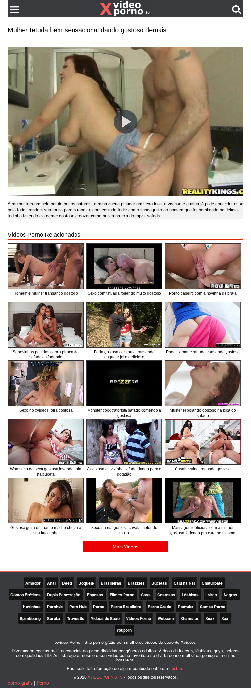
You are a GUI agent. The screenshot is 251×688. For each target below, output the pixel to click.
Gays (146, 595)
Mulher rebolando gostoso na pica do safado (203, 413)
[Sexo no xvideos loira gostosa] (45, 383)
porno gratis (20, 682)
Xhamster (189, 618)
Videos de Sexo (105, 618)
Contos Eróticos (25, 595)
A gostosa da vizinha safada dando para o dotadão (124, 472)
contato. (177, 668)
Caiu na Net (184, 583)
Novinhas (32, 606)
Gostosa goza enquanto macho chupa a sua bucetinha (45, 530)
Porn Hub (78, 606)
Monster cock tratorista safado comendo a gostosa (124, 413)
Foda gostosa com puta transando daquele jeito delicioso (124, 354)
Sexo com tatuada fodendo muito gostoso (124, 293)
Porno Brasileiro (126, 606)
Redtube (185, 606)
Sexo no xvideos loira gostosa (46, 410)
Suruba (53, 618)
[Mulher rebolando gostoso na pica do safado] (202, 383)
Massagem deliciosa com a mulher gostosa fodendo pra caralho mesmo (202, 530)
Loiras (211, 595)
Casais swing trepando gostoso (203, 469)
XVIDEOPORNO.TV (105, 676)
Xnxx (210, 618)
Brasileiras (111, 583)
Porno (98, 606)
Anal (51, 583)
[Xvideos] (125, 8)
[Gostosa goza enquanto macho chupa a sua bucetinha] (45, 500)
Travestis (75, 618)
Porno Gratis (159, 606)
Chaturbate (212, 583)
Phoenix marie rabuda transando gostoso (203, 352)
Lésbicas (190, 595)
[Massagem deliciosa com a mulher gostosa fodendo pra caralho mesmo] (202, 500)
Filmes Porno (122, 595)
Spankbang (30, 618)
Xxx (224, 618)
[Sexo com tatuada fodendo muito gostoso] (124, 266)
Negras (230, 595)
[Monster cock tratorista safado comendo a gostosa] (124, 383)
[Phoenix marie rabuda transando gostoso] (202, 324)
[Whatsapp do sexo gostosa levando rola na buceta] (45, 441)
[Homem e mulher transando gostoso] (45, 266)
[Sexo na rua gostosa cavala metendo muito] (124, 500)
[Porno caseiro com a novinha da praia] (202, 266)
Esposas (95, 595)
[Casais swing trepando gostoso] (202, 441)
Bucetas (159, 583)
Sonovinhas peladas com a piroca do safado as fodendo (46, 354)
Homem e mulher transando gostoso (45, 293)
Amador (33, 583)
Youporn (124, 630)
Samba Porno (212, 606)
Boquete (86, 583)
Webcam (166, 618)
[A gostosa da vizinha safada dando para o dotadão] (124, 441)
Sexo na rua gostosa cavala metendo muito (124, 530)
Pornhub (55, 606)
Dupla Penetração (63, 595)
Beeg (67, 583)
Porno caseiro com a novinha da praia (203, 293)
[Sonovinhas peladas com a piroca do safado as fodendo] (45, 324)
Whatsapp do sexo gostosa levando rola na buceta (45, 472)
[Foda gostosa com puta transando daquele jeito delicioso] (124, 324)
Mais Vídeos (125, 546)
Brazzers (136, 583)
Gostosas (166, 595)
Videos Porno (138, 618)
